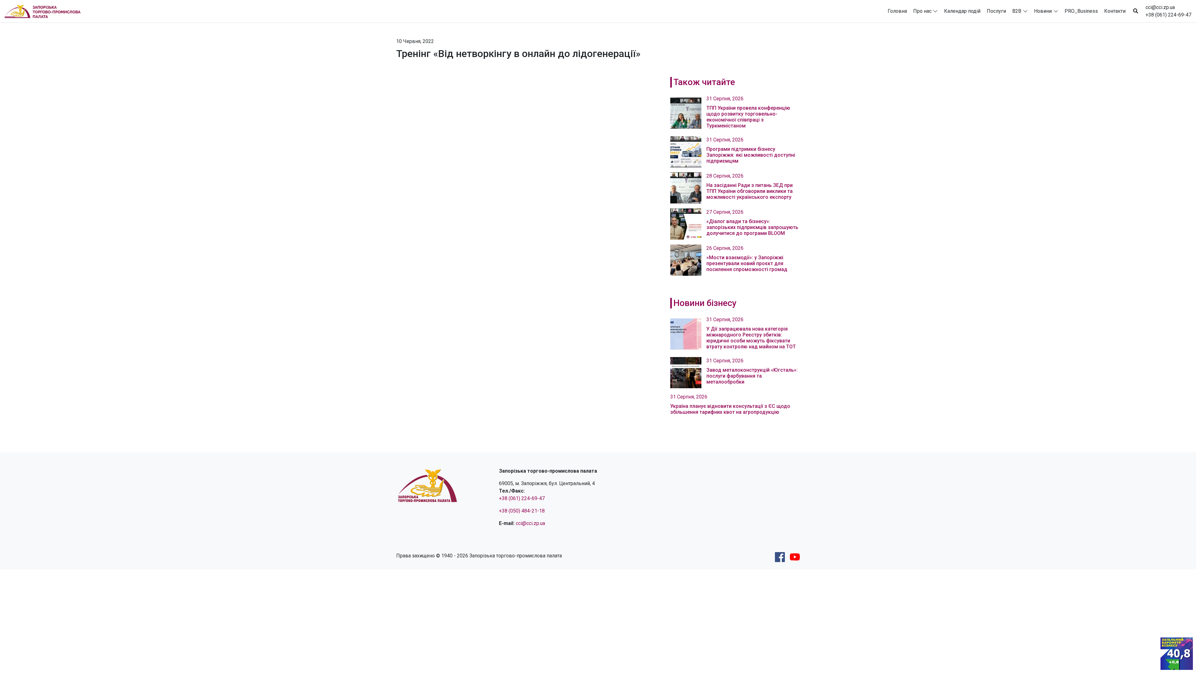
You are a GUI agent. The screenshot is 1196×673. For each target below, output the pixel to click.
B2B (1016, 11)
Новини (1043, 11)
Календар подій (962, 11)
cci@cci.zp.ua (1160, 7)
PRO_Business (1081, 11)
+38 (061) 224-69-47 (1168, 15)
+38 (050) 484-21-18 (522, 511)
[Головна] (45, 11)
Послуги (996, 11)
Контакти (1115, 11)
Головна (897, 11)
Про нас (922, 11)
